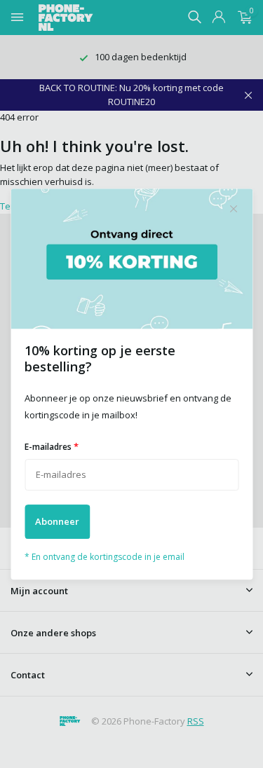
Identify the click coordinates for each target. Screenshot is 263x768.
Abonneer (57, 521)
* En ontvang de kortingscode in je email (104, 557)
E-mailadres (52, 446)
